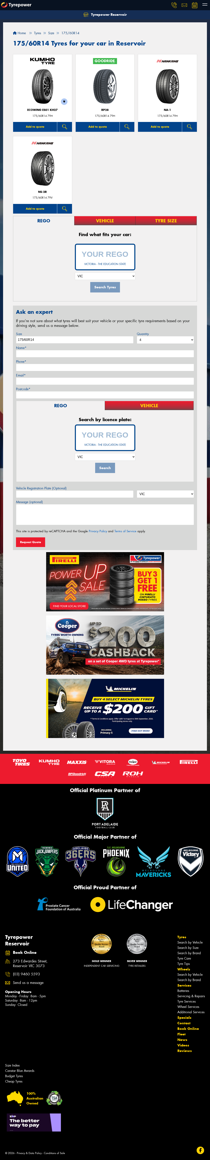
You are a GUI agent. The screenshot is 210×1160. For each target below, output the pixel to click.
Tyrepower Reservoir (108, 14)
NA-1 (167, 110)
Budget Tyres (14, 1076)
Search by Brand (189, 953)
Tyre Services (186, 1001)
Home (21, 33)
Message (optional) (29, 502)
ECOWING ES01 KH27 (42, 110)
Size (19, 334)
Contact (184, 1023)
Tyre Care (184, 958)
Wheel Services (188, 1007)
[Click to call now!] (174, 5)
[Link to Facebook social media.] (200, 1150)
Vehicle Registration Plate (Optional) (41, 488)
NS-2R (42, 192)
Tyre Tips (183, 964)
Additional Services (190, 1012)
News (182, 1039)
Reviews (184, 1051)
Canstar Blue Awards (19, 1071)
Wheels (183, 969)
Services (184, 985)
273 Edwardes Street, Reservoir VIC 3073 (30, 963)
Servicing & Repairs (191, 996)
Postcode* (23, 389)
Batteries (183, 991)
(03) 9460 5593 (26, 974)
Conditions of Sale (54, 1153)
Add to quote (35, 127)
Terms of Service (125, 531)
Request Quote (30, 542)
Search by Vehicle (190, 942)
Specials (184, 1017)
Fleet (181, 1034)
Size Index (12, 1065)
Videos (183, 1045)
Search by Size (188, 948)
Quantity (143, 334)
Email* (21, 375)
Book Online (188, 1028)
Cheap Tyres (13, 1081)
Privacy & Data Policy (29, 1153)
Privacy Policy (98, 531)
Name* (21, 348)
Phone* (21, 361)
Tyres (181, 937)
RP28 (105, 110)
